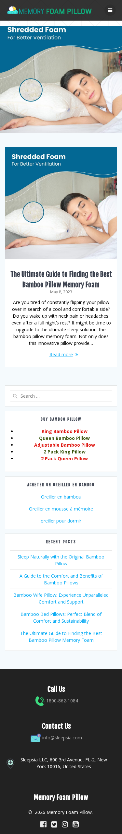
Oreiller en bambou (61, 497)
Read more (61, 354)
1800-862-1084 (61, 701)
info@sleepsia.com (62, 737)
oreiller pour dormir (61, 521)
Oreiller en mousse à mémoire (61, 509)
